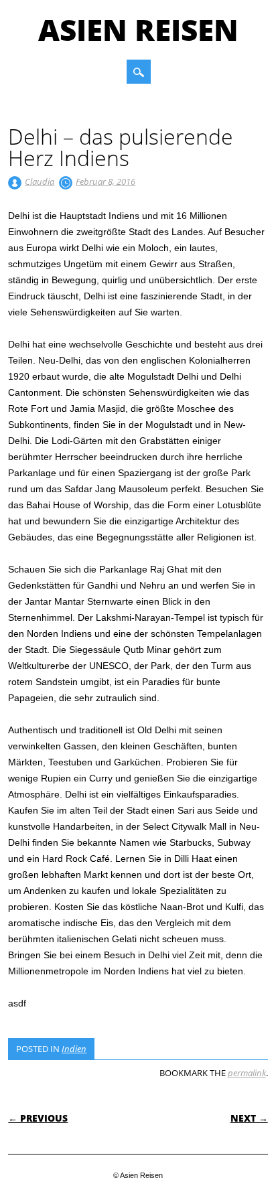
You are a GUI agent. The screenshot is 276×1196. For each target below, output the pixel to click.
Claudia (39, 181)
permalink (247, 1073)
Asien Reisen (138, 29)
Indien (74, 1049)
